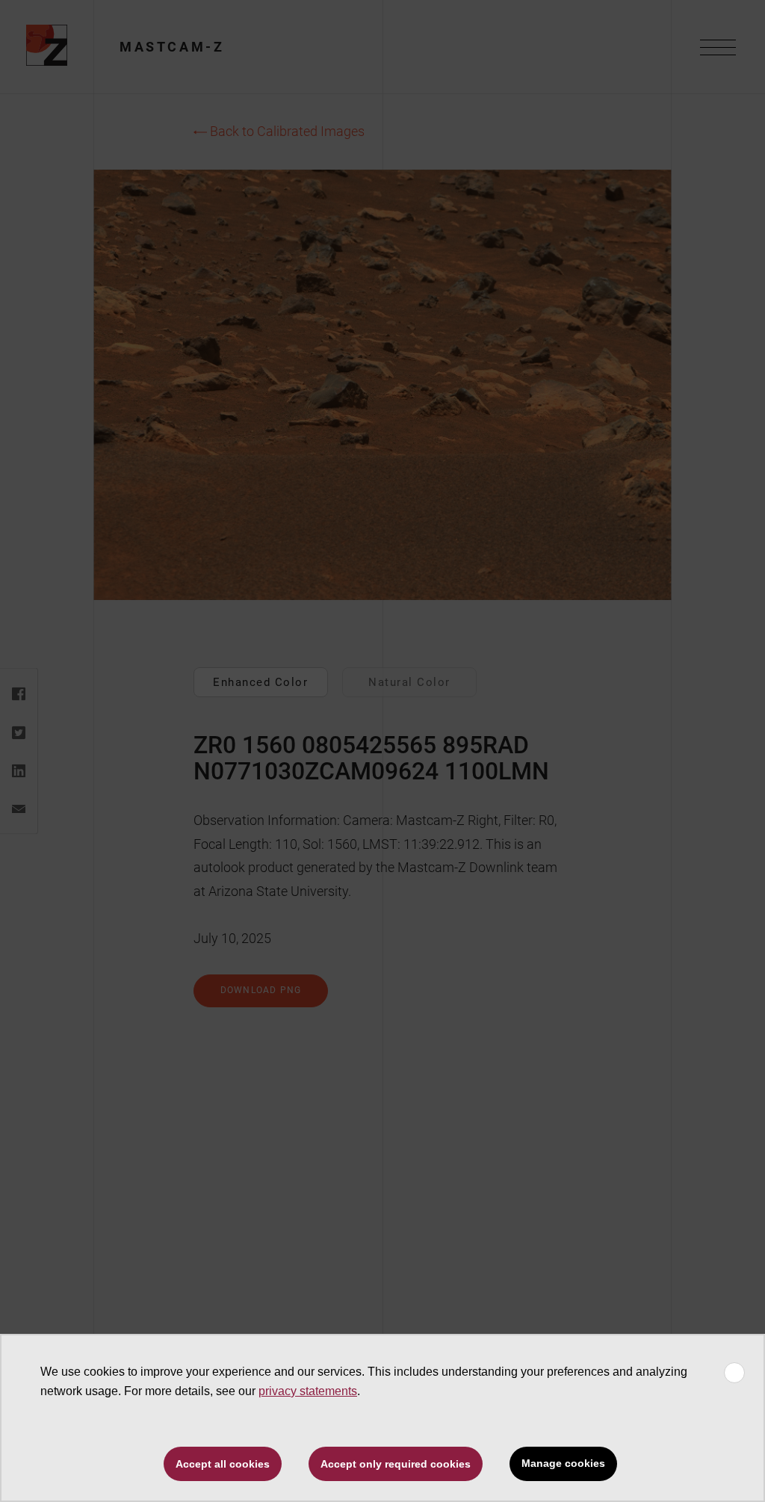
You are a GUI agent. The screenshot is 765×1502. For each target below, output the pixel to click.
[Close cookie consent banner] (734, 1372)
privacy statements (307, 1391)
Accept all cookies (223, 1464)
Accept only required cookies (395, 1464)
